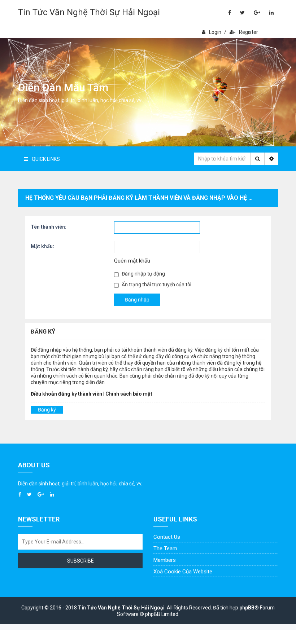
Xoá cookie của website (182, 571)
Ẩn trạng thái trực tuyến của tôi (156, 284)
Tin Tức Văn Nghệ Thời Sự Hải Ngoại (89, 12)
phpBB (246, 608)
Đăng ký (47, 410)
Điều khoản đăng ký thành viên (66, 394)
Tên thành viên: (48, 227)
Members (164, 560)
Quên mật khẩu (132, 260)
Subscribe (80, 561)
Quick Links (46, 159)
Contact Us (166, 537)
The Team (165, 548)
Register (248, 32)
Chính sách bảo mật (128, 394)
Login (215, 32)
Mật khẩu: (42, 246)
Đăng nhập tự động (143, 274)
